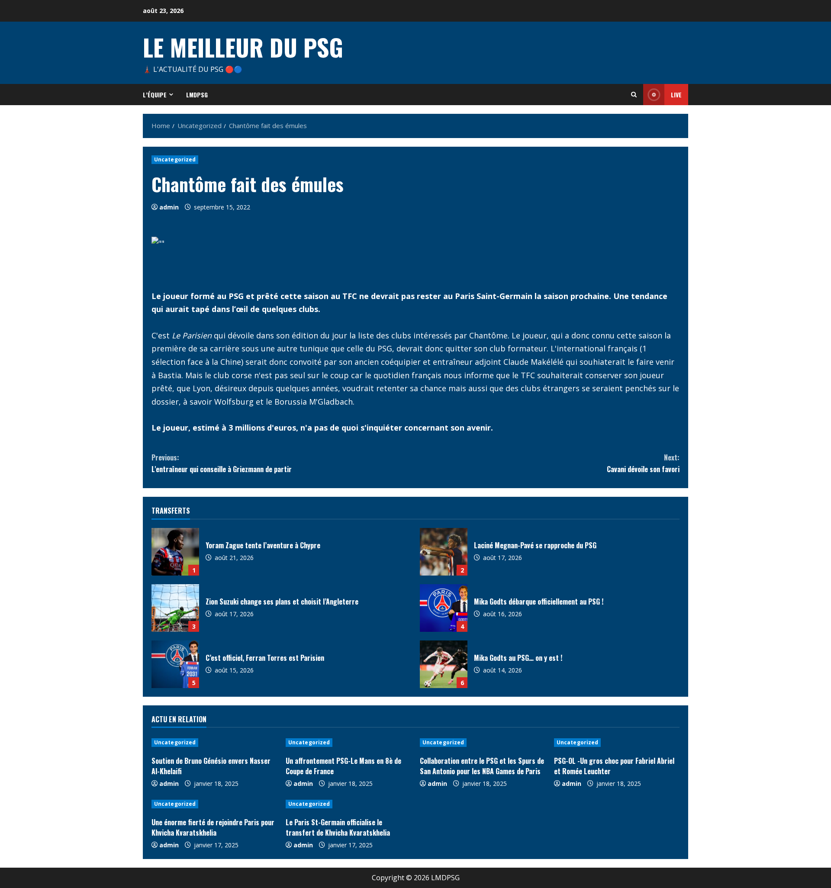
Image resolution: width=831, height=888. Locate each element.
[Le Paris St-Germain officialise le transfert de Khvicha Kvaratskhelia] (348, 804)
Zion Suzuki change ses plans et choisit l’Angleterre (175, 608)
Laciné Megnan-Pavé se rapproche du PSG (443, 552)
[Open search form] (634, 94)
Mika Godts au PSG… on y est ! (443, 664)
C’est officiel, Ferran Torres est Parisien (175, 664)
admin (169, 207)
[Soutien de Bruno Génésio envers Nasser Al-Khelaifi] (214, 742)
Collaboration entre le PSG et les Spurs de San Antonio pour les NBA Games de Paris (482, 766)
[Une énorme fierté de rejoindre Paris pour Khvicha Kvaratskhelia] (214, 804)
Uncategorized (175, 159)
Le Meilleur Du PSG (243, 46)
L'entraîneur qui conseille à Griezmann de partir (221, 463)
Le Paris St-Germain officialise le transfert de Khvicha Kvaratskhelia (338, 827)
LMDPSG (197, 94)
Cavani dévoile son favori (643, 463)
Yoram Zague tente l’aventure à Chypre (175, 552)
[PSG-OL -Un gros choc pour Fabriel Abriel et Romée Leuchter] (617, 742)
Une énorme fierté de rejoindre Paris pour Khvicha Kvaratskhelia (212, 827)
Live (676, 94)
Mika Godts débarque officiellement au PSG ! (443, 608)
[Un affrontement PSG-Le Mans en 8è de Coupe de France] (348, 742)
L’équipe (155, 94)
